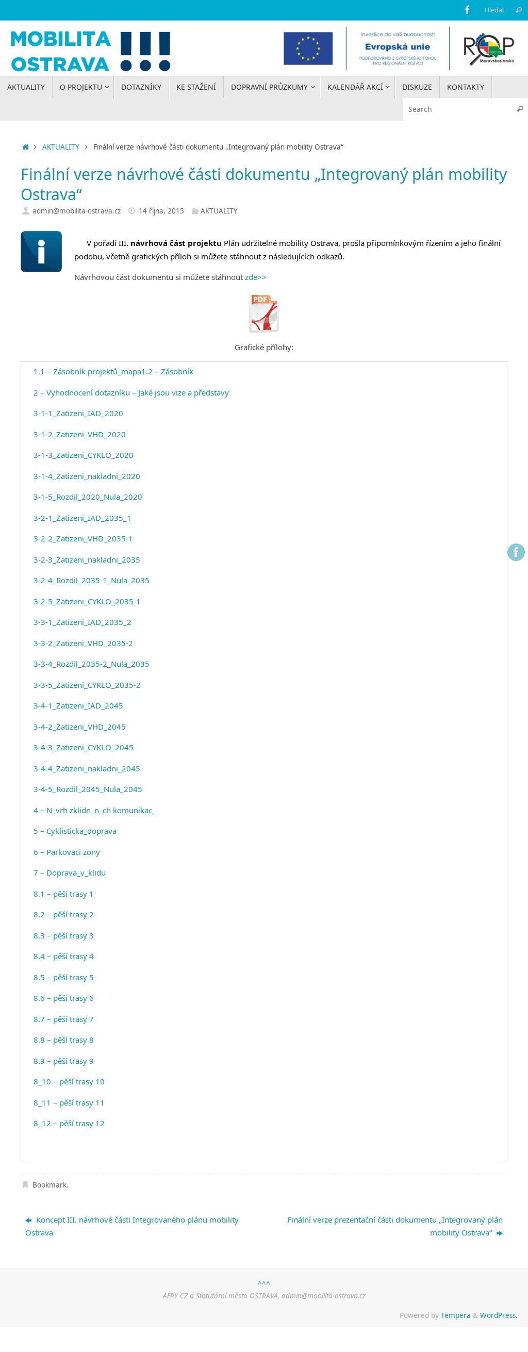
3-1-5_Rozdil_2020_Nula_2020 (88, 496)
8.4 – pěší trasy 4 (64, 956)
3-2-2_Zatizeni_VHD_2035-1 (83, 538)
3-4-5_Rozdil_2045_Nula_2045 (88, 789)
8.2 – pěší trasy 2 (64, 914)
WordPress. (499, 1315)
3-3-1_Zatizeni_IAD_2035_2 (82, 622)
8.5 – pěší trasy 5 (64, 977)
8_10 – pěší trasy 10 (69, 1081)
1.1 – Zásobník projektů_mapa (87, 371)
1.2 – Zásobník (167, 371)
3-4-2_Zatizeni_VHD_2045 (80, 726)
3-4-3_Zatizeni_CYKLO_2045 (84, 747)
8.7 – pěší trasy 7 (64, 1019)
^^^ (264, 1284)
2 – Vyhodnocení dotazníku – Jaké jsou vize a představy (131, 392)
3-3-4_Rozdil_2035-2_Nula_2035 (92, 663)
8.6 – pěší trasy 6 (64, 998)
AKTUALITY (60, 147)
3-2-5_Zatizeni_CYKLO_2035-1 (87, 601)
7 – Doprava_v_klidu (70, 872)
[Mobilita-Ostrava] (467, 10)
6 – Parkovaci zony (67, 852)
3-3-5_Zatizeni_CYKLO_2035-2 (87, 685)
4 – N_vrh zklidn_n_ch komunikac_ (95, 810)
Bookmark (49, 1185)
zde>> (256, 277)
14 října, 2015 (161, 211)
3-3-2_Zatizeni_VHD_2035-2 (83, 643)
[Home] (25, 147)
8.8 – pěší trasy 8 (64, 1039)
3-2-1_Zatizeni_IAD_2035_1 (82, 518)
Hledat (495, 9)
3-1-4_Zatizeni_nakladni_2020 (87, 476)
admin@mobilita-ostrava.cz (76, 211)
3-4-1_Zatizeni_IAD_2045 (78, 705)
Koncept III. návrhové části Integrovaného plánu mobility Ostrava (132, 1226)
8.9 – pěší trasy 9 (64, 1061)
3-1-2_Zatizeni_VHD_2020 (80, 434)
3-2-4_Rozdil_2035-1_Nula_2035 (92, 580)
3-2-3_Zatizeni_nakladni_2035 (87, 559)
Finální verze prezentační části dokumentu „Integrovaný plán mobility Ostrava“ (395, 1226)
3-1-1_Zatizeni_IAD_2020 (78, 413)
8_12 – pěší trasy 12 (69, 1123)
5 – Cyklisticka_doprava (75, 831)
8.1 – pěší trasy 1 (64, 893)
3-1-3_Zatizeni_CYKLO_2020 (84, 455)
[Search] (518, 10)
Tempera (456, 1315)
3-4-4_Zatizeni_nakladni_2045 (87, 768)
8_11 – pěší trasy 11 (69, 1102)
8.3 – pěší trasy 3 (64, 935)
